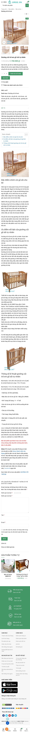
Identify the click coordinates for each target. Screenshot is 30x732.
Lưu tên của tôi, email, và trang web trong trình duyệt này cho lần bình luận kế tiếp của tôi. (14, 532)
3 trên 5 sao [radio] (17, 493)
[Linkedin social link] (12, 715)
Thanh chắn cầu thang (7, 635)
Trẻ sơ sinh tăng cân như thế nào (21, 659)
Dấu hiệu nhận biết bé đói (7, 670)
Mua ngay (5, 78)
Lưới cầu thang (5, 638)
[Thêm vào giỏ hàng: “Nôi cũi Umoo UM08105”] (12, 564)
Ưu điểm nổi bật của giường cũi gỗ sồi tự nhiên (14, 140)
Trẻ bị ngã (18, 668)
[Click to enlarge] (4, 42)
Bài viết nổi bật (20, 655)
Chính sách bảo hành (21, 638)
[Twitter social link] (6, 715)
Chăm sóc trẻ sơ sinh (7, 661)
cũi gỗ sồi (14, 96)
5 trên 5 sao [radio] (20, 493)
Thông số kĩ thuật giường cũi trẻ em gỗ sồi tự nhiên (14, 144)
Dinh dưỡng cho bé (20, 671)
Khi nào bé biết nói (20, 662)
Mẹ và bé (18, 9)
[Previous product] (25, 14)
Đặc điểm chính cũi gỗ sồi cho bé (13, 137)
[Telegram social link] (15, 715)
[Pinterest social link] (9, 715)
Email (3, 522)
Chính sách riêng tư (21, 635)
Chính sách (19, 633)
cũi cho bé (7, 96)
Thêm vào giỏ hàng (15, 73)
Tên (2, 515)
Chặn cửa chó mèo (6, 644)
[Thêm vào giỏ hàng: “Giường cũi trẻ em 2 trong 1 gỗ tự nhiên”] (26, 564)
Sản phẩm (11, 9)
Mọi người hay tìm (7, 655)
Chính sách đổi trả (20, 641)
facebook (7, 468)
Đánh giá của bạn (6, 493)
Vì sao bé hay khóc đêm (8, 664)
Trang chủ (4, 9)
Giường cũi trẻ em (6, 11)
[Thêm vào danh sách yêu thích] (12, 561)
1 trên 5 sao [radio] (14, 493)
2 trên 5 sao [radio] (16, 493)
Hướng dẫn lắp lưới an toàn (7, 650)
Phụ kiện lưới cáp (6, 641)
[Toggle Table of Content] (25, 134)
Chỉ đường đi (19, 647)
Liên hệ (18, 644)
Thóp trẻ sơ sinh (20, 665)
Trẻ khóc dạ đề (5, 666)
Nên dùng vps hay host (7, 658)
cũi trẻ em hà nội (15, 98)
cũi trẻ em (21, 96)
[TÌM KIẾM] (27, 5)
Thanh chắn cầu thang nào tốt (21, 674)
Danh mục (5, 633)
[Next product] (28, 14)
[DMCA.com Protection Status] (7, 705)
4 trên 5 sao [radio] (19, 493)
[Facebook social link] (3, 715)
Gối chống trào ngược (7, 647)
